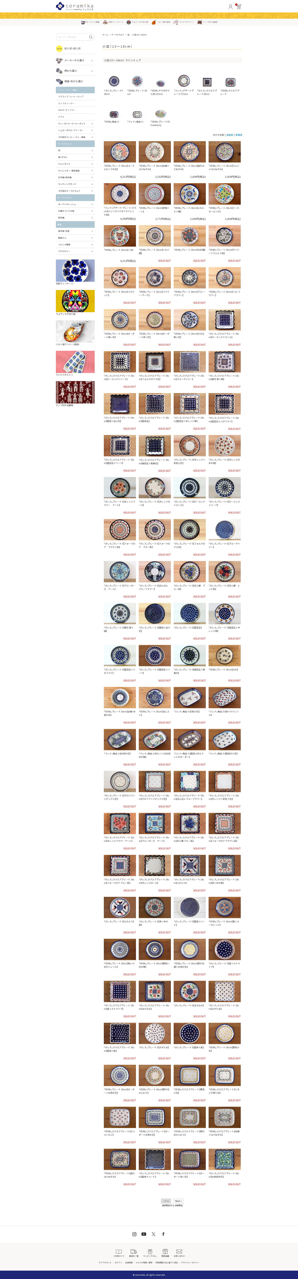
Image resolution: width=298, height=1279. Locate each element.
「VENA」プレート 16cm (137, 92)
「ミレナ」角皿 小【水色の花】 (117, 753)
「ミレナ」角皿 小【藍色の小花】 (223, 753)
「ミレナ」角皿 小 (135, 121)
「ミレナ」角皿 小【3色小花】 (187, 711)
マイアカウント (105, 1262)
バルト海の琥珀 (163, 22)
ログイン (118, 1262)
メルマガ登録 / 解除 (144, 1262)
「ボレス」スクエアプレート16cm (207, 92)
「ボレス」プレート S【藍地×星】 (189, 1047)
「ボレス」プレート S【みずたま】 (154, 1047)
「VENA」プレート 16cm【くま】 (118, 249)
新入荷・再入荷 (72, 48)
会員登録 (129, 1262)
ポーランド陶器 (92, 22)
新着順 (239, 134)
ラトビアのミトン (186, 22)
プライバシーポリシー (190, 1262)
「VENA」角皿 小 (111, 121)
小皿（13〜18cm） (139, 34)
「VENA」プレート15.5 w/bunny (160, 123)
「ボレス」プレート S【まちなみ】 (189, 1005)
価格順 (229, 134)
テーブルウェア (117, 34)
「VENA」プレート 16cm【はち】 (223, 669)
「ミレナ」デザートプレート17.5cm (184, 92)
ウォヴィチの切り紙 (139, 22)
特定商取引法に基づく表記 (167, 1262)
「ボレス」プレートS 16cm (113, 92)
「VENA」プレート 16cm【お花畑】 (189, 249)
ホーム (105, 34)
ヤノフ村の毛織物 (210, 22)
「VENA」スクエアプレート (229, 92)
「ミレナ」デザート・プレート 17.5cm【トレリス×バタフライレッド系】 (120, 211)
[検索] (91, 36)
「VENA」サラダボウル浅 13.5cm (160, 92)
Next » (178, 1201)
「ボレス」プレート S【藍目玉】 (188, 627)
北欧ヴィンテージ (115, 22)
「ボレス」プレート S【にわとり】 (119, 921)
